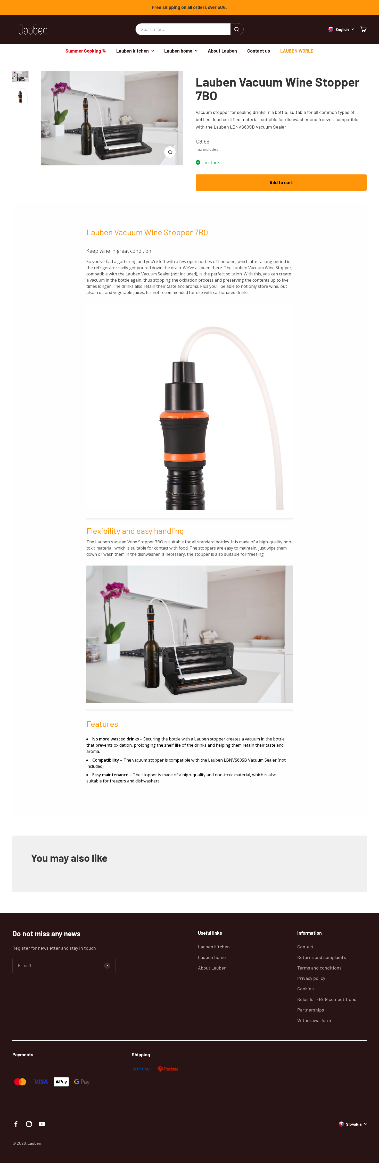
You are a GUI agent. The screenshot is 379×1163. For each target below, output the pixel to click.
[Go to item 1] (20, 77)
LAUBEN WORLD (297, 50)
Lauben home (178, 50)
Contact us (258, 50)
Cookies (305, 988)
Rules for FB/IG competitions (326, 999)
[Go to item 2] (20, 95)
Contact (305, 946)
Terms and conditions (319, 968)
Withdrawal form (314, 1020)
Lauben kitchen (132, 50)
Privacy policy (311, 978)
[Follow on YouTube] (42, 1123)
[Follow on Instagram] (29, 1123)
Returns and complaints (321, 957)
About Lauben (222, 50)
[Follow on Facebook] (15, 1123)
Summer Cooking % (85, 50)
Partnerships (310, 1010)
